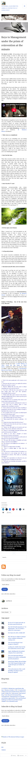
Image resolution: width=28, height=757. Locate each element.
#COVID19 (5, 688)
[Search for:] (14, 557)
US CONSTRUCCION (12, 701)
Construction (22, 690)
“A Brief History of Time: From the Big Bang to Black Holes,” (14, 365)
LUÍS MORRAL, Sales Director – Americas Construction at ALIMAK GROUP (10, 8)
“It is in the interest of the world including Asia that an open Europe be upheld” (16, 670)
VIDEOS (3, 750)
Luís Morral (4, 504)
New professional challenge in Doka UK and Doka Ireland (13, 698)
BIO (2, 747)
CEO (16, 690)
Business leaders (9, 690)
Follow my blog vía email (10, 575)
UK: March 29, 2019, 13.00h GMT (16, 633)
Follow (4, 589)
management (5, 696)
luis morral (15, 693)
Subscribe (5, 721)
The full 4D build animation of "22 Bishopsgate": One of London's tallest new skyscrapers (17, 628)
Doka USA (8, 693)
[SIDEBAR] (14, 553)
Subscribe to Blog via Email (11, 706)
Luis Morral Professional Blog (13, 695)
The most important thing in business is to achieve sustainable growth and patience (17, 657)
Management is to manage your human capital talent (12, 697)
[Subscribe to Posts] (3, 566)
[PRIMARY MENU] (24, 6)
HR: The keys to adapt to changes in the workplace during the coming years (17, 638)
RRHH (4, 701)
